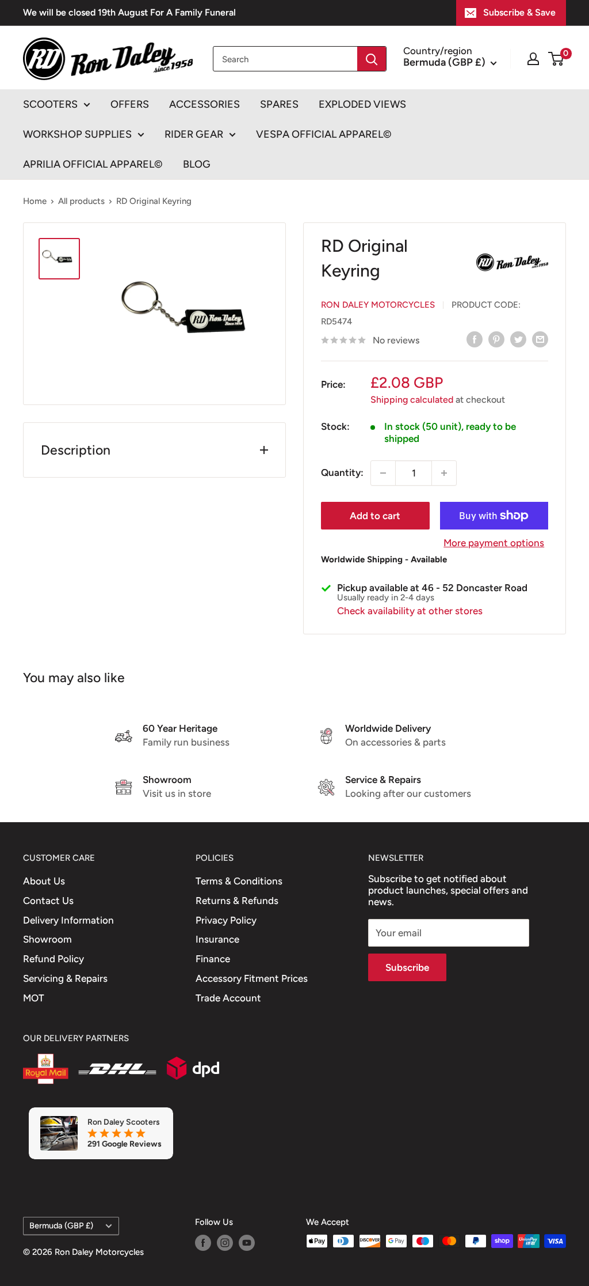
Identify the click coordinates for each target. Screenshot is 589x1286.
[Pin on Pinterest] (496, 339)
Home (35, 201)
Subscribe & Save (519, 12)
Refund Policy (53, 958)
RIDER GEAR (194, 134)
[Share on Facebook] (474, 339)
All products (81, 201)
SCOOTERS (50, 104)
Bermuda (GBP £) (61, 1225)
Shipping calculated (411, 399)
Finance (213, 958)
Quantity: (342, 472)
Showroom (47, 939)
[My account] (533, 58)
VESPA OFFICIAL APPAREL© (324, 134)
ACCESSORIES (204, 104)
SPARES (279, 104)
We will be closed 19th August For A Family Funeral (129, 12)
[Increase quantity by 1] (444, 473)
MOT (33, 998)
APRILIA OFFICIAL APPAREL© (93, 164)
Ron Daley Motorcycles (378, 305)
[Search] (371, 59)
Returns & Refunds (237, 900)
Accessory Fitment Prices (252, 978)
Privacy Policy (226, 920)
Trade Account (228, 998)
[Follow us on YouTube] (247, 1242)
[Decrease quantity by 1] (383, 473)
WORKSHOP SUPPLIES (77, 134)
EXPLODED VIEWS (362, 104)
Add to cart (375, 515)
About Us (44, 881)
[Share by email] (540, 339)
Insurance (217, 939)
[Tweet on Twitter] (518, 339)
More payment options (493, 543)
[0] (556, 59)
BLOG (197, 164)
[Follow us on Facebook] (203, 1242)
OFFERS (129, 104)
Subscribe (407, 967)
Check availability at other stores (410, 610)
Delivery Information (68, 920)
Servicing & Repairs (65, 978)
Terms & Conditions (239, 881)
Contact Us (48, 900)
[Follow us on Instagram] (225, 1242)
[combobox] (285, 59)
